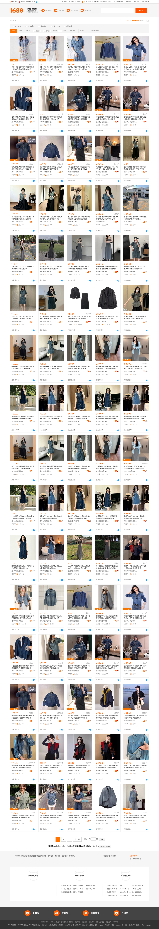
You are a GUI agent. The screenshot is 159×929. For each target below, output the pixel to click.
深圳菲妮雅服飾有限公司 (68, 885)
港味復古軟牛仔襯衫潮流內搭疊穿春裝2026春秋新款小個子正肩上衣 (135, 767)
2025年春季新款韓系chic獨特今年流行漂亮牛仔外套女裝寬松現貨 (135, 717)
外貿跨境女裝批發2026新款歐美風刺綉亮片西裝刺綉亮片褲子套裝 (107, 318)
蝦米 (87, 925)
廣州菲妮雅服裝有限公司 (81, 885)
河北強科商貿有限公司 (139, 889)
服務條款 (84, 922)
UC (117, 925)
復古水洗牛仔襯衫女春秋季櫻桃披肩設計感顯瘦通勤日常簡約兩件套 (107, 767)
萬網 (113, 925)
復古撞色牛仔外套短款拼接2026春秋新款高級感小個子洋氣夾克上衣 (23, 617)
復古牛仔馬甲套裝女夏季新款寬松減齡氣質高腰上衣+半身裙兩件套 (23, 367)
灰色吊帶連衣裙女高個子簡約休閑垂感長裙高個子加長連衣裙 (23, 268)
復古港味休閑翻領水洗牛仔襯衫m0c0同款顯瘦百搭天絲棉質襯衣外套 (51, 617)
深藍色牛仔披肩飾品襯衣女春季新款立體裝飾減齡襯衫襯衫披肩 (135, 567)
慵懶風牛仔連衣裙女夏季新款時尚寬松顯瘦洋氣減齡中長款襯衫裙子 (51, 367)
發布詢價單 (133, 856)
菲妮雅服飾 (112, 856)
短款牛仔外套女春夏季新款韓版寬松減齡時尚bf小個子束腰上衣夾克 (51, 68)
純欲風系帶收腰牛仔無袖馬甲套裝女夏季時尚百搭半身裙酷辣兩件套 (51, 218)
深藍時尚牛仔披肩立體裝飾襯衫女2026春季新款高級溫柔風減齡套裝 (79, 767)
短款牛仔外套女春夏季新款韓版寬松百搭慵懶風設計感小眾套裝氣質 (23, 68)
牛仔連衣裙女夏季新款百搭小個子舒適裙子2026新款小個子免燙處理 (79, 68)
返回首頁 (96, 846)
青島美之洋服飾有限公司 (46, 621)
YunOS (101, 925)
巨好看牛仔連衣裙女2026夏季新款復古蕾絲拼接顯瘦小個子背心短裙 (23, 417)
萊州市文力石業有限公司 (127, 889)
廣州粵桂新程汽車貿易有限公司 (129, 895)
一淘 (65, 925)
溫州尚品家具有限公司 (114, 885)
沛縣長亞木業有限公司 (114, 892)
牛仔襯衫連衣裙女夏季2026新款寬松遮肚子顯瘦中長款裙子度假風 (51, 318)
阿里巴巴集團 (12, 925)
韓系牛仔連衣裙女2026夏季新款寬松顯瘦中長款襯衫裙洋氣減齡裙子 (79, 367)
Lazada (148, 925)
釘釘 (130, 925)
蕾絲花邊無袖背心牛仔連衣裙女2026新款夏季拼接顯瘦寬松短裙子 (51, 567)
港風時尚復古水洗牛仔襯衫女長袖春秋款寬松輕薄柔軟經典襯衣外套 (51, 817)
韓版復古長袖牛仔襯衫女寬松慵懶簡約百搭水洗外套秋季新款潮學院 (23, 767)
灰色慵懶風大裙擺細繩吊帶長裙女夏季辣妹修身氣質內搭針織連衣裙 (107, 268)
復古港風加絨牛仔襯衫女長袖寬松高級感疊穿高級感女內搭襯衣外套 (23, 168)
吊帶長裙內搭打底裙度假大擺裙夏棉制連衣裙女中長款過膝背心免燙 (107, 367)
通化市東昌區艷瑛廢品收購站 (116, 889)
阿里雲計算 (93, 925)
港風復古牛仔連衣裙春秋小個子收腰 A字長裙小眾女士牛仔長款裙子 (107, 168)
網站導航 (115, 922)
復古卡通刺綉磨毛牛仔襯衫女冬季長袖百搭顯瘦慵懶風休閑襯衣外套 (107, 68)
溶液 (121, 885)
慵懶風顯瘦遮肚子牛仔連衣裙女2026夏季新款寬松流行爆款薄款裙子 (135, 268)
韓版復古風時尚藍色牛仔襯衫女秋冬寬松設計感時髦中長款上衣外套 (51, 118)
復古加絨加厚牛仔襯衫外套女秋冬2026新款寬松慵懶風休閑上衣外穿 (107, 118)
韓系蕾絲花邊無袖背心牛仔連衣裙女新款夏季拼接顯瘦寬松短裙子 (23, 567)
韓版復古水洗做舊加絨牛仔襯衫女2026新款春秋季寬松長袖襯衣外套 (107, 817)
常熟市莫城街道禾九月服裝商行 (74, 321)
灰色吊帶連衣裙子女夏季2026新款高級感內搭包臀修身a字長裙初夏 (79, 567)
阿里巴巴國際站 (23, 925)
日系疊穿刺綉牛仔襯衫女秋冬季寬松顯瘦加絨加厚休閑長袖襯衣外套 (23, 118)
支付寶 (121, 925)
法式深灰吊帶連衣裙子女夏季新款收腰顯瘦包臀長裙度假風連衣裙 (51, 268)
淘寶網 (51, 925)
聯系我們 (108, 922)
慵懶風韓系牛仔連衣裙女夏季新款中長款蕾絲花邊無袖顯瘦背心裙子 (107, 417)
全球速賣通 (43, 925)
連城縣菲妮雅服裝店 (92, 885)
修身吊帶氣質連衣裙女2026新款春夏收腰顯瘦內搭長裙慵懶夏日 (135, 218)
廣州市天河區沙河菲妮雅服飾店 (83, 889)
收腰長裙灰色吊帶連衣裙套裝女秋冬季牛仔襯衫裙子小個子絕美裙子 (135, 367)
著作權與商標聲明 (67, 922)
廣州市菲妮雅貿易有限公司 (18, 72)
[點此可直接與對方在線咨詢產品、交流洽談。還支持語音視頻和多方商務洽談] (34, 81)
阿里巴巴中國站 (34, 925)
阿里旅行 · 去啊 (73, 925)
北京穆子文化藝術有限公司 (115, 895)
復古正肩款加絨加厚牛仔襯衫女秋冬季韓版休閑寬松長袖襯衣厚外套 (79, 118)
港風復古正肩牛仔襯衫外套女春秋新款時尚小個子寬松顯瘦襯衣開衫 (135, 68)
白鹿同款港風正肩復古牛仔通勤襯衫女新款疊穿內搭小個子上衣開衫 (79, 817)
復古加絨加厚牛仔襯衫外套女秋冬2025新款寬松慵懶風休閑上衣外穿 (135, 118)
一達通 (142, 925)
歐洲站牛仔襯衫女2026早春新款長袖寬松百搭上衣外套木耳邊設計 (51, 168)
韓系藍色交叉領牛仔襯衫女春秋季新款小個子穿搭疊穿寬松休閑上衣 (79, 168)
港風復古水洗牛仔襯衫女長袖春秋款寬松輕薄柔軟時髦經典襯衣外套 (135, 817)
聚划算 (60, 925)
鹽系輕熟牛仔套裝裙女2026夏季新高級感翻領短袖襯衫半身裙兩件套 (135, 168)
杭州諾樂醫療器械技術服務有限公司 (143, 895)
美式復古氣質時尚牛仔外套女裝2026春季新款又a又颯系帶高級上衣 (23, 817)
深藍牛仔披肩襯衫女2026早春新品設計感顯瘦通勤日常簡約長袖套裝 (51, 767)
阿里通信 (107, 925)
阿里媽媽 (82, 925)
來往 (126, 925)
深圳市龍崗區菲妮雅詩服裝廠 (70, 892)
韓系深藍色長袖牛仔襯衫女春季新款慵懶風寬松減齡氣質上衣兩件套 (107, 717)
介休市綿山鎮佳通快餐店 (127, 892)
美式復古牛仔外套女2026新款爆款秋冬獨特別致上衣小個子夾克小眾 (107, 617)
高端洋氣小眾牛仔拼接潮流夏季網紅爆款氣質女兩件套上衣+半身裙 (135, 318)
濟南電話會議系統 (137, 885)
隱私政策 (91, 922)
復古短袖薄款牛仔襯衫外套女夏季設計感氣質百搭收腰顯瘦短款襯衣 (79, 218)
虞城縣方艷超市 (101, 321)
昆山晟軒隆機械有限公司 (139, 892)
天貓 (55, 925)
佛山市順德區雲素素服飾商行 (18, 621)
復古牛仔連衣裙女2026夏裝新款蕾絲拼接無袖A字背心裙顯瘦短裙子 (79, 417)
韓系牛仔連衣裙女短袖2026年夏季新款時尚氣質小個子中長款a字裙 (107, 218)
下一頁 (77, 839)
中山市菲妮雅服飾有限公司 (69, 889)
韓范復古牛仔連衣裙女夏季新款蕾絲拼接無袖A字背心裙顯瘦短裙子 (51, 417)
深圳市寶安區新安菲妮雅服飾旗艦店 (97, 889)
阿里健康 (136, 925)
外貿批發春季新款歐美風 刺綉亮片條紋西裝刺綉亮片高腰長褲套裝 (79, 318)
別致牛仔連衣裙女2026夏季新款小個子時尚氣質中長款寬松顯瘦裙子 (23, 318)
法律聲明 (77, 922)
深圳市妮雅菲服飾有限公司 (81, 892)
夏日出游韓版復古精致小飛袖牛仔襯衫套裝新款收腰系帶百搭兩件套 (23, 218)
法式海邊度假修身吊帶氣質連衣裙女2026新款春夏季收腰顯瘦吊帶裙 (79, 268)
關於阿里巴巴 (100, 922)
